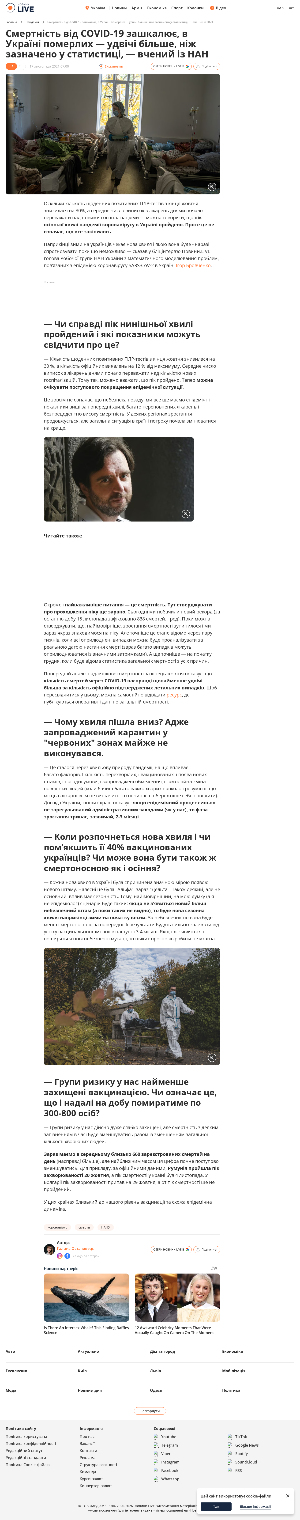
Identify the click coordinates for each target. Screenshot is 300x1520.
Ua (279, 8)
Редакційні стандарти (26, 1457)
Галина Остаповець (75, 1248)
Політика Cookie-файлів (27, 1464)
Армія (136, 8)
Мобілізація (233, 1370)
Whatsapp (170, 1479)
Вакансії (87, 1443)
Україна (98, 8)
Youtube (168, 1436)
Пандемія (32, 22)
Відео (221, 8)
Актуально (88, 1351)
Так (216, 1506)
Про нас (87, 1436)
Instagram (170, 1462)
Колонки (195, 8)
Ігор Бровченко (193, 265)
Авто (10, 1351)
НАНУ (105, 1227)
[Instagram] (60, 1256)
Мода (11, 1390)
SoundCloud (246, 1462)
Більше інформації (255, 1506)
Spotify (241, 1453)
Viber (166, 1453)
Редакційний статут (24, 1450)
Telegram (169, 1445)
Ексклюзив (16, 1370)
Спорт (177, 8)
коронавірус (57, 1227)
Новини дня (90, 1390)
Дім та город (162, 1351)
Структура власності (98, 1464)
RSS (238, 1470)
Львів (155, 1370)
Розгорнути (150, 1411)
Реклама (87, 1457)
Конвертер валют (96, 1485)
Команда (88, 1471)
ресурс (174, 695)
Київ (82, 1370)
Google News (247, 1445)
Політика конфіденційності (31, 1443)
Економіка (157, 8)
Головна (11, 22)
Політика (231, 1390)
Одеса (156, 1390)
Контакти (88, 1450)
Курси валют (91, 1478)
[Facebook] (67, 1256)
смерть (84, 1227)
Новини (119, 8)
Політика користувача (26, 1436)
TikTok (241, 1436)
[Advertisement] (129, 296)
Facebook (169, 1470)
